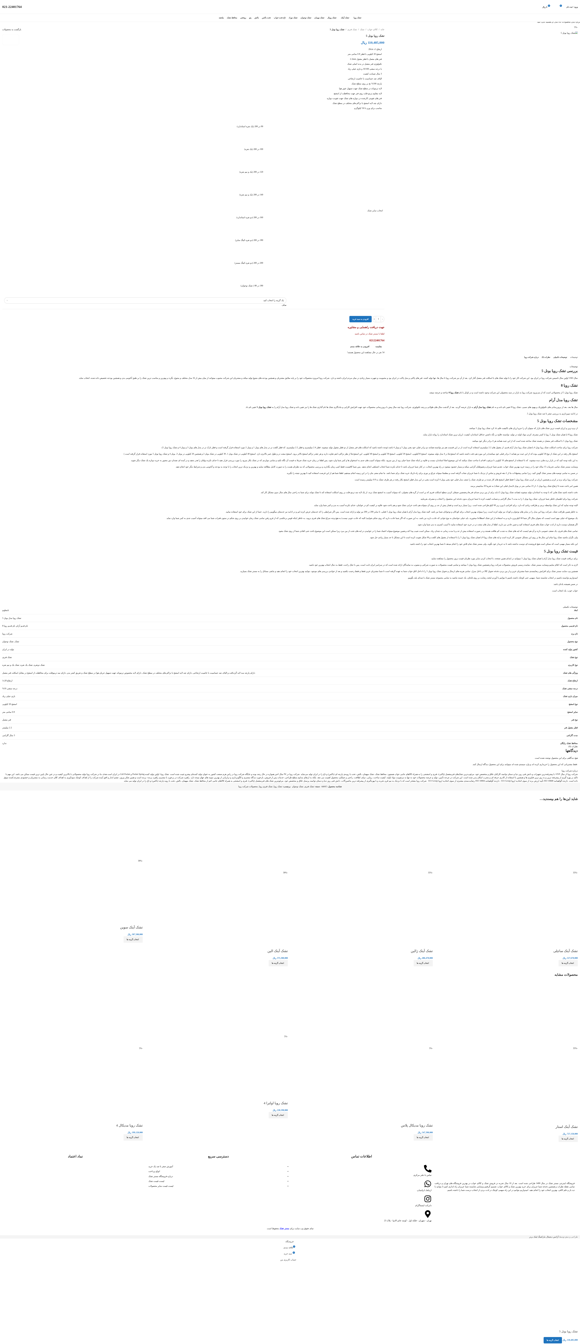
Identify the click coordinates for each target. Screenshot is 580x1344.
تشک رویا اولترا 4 (276, 1103)
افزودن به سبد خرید (360, 319)
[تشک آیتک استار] (553, 1013)
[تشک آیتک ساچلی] (553, 837)
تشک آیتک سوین (131, 927)
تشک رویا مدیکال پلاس (417, 1125)
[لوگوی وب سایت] (290, 6)
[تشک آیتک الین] (263, 837)
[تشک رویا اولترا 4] (263, 1007)
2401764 (12, 7)
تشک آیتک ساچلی (565, 951)
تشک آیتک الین (277, 951)
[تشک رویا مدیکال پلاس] (408, 1013)
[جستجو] (556, 7)
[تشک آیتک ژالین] (408, 837)
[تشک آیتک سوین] (118, 831)
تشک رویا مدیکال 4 (129, 1125)
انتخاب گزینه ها (553, 1340)
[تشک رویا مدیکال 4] (118, 1013)
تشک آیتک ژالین (422, 951)
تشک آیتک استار (567, 1127)
